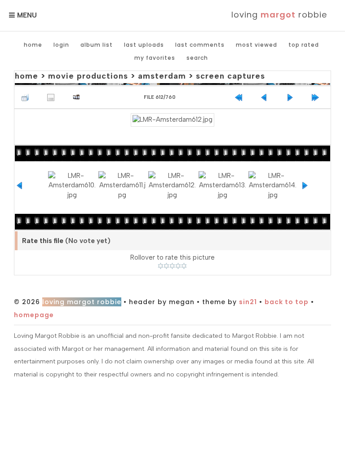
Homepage (34, 314)
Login (61, 45)
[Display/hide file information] (53, 97)
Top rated (303, 45)
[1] (161, 266)
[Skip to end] (317, 97)
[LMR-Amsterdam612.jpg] (172, 120)
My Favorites (154, 58)
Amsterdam (162, 76)
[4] (178, 266)
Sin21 (248, 301)
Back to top (287, 301)
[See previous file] (266, 97)
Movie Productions (88, 76)
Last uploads (144, 45)
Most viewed (256, 45)
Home (33, 45)
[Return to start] (240, 97)
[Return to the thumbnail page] (27, 97)
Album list (96, 45)
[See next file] (292, 97)
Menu (27, 15)
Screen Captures (230, 76)
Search (197, 58)
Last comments (200, 45)
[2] (166, 266)
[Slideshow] (78, 97)
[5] (184, 266)
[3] (172, 266)
